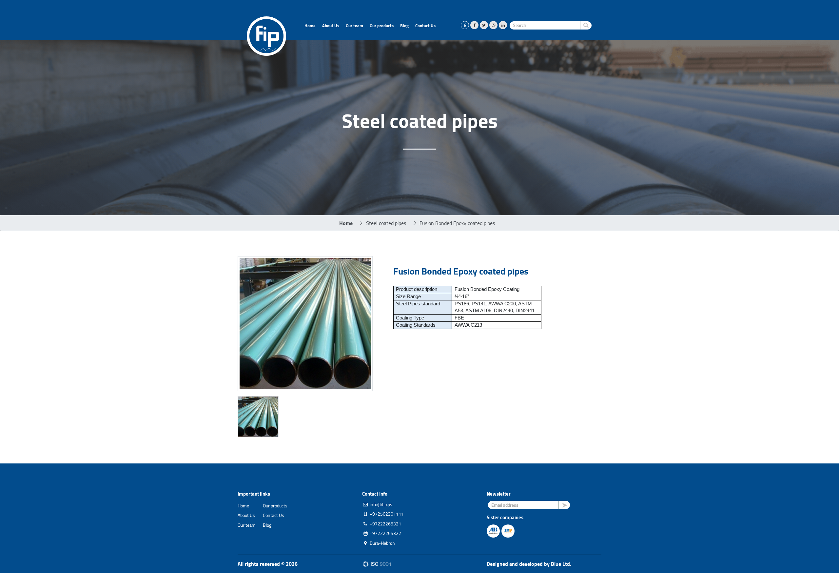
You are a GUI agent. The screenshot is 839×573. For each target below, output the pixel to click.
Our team (354, 26)
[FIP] (266, 35)
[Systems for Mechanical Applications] (508, 530)
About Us (330, 26)
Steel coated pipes (386, 223)
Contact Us (425, 26)
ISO (380, 564)
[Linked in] (503, 25)
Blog (404, 26)
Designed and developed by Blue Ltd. (529, 564)
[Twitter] (484, 25)
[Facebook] (474, 25)
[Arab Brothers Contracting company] (493, 530)
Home (310, 26)
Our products (382, 26)
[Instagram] (493, 25)
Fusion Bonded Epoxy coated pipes (457, 223)
